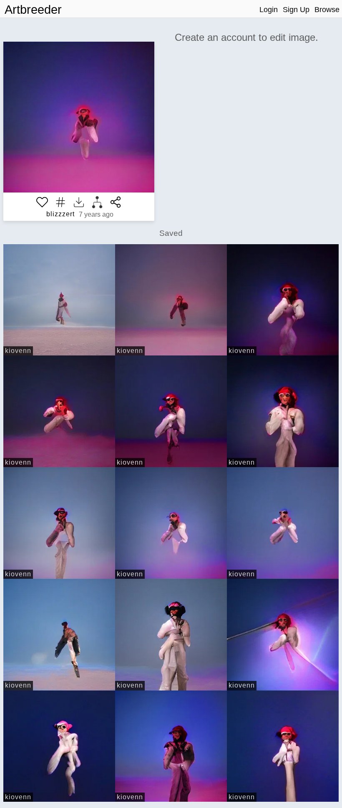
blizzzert (60, 214)
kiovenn (18, 350)
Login (268, 9)
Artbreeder (33, 9)
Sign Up (296, 9)
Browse (326, 9)
